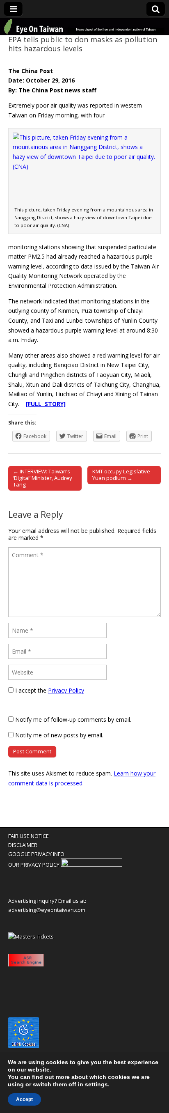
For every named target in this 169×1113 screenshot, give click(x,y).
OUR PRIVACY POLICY (33, 864)
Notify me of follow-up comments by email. (73, 719)
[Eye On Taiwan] (84, 26)
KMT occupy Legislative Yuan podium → (121, 475)
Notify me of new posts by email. (59, 735)
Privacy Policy (66, 690)
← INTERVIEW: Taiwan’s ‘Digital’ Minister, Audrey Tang (42, 478)
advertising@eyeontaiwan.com (46, 909)
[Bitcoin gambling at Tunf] (91, 864)
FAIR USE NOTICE (28, 836)
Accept (24, 1099)
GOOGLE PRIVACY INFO (36, 854)
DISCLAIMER (22, 845)
